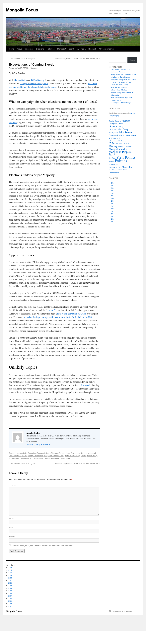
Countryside (113, 123)
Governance (75, 453)
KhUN (24, 455)
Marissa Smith (20, 79)
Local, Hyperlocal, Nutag (119, 84)
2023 (112, 190)
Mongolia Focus (22, 10)
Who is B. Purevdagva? (119, 87)
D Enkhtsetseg (37, 79)
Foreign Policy (64, 453)
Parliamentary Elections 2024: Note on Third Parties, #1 (77, 58)
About (19, 48)
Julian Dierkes (44, 458)
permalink (66, 458)
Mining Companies (106, 48)
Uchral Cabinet (116, 100)
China (117, 121)
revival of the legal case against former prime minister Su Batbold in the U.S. (58, 317)
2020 (112, 198)
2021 (112, 196)
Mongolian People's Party (54, 455)
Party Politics (70, 455)
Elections (40, 48)
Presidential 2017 (114, 164)
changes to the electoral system (34, 83)
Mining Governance (35, 455)
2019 (112, 201)
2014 (112, 214)
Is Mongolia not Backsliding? (121, 102)
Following (50, 48)
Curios (120, 123)
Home (11, 48)
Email (11, 527)
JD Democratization (119, 143)
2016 (112, 208)
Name (12, 518)
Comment (13, 485)
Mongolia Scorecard (65, 48)
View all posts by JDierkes (38, 444)
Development (113, 133)
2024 (112, 188)
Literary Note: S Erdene (119, 90)
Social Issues (14, 458)
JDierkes (33, 68)
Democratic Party (43, 453)
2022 (112, 193)
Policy (77, 455)
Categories (29, 48)
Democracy (116, 126)
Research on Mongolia (120, 166)
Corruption (32, 453)
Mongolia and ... (118, 149)
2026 (112, 183)
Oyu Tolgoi (112, 158)
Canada (111, 121)
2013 (112, 216)
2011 (112, 221)
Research (92, 48)
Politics (83, 455)
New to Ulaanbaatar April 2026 (121, 97)
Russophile (86, 385)
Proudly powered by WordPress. (122, 611)
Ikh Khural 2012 (114, 138)
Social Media (122, 170)
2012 (112, 219)
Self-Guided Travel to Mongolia (22, 58)
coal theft (51, 310)
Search (132, 60)
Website (12, 536)
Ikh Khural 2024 (87, 453)
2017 (112, 206)
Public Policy (92, 455)
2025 (112, 185)
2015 (112, 211)
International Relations (117, 140)
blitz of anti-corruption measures (71, 313)
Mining (113, 146)
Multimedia (81, 48)
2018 (112, 203)
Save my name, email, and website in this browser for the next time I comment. (43, 545)
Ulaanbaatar (25, 458)
